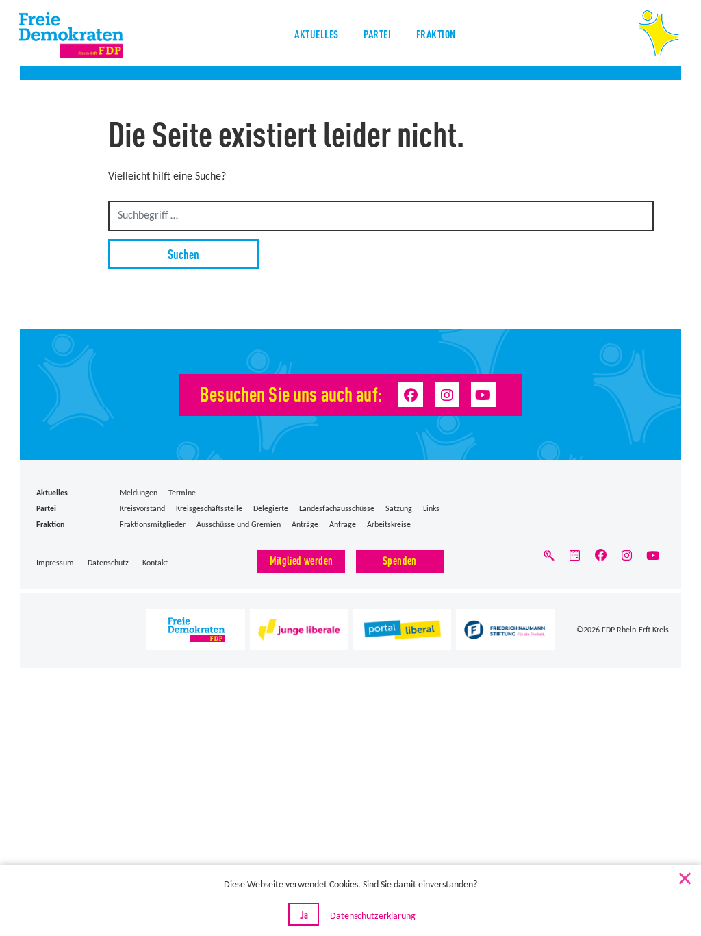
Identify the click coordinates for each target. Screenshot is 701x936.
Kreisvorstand (142, 509)
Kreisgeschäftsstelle (209, 509)
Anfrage (342, 525)
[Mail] (575, 559)
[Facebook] (410, 394)
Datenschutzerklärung (373, 916)
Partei (377, 34)
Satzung (398, 509)
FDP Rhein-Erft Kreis (635, 630)
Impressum (55, 563)
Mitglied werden (301, 560)
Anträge (305, 525)
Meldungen (138, 493)
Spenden (400, 560)
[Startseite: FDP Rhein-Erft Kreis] (90, 35)
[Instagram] (447, 394)
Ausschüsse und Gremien (238, 525)
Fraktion (436, 34)
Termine (182, 493)
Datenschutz (108, 563)
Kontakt (155, 563)
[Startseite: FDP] (659, 32)
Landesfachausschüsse (336, 509)
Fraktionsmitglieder (153, 525)
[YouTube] (483, 394)
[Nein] (684, 876)
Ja (304, 914)
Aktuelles (316, 34)
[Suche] (548, 559)
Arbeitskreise (389, 525)
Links (431, 509)
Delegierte (270, 509)
